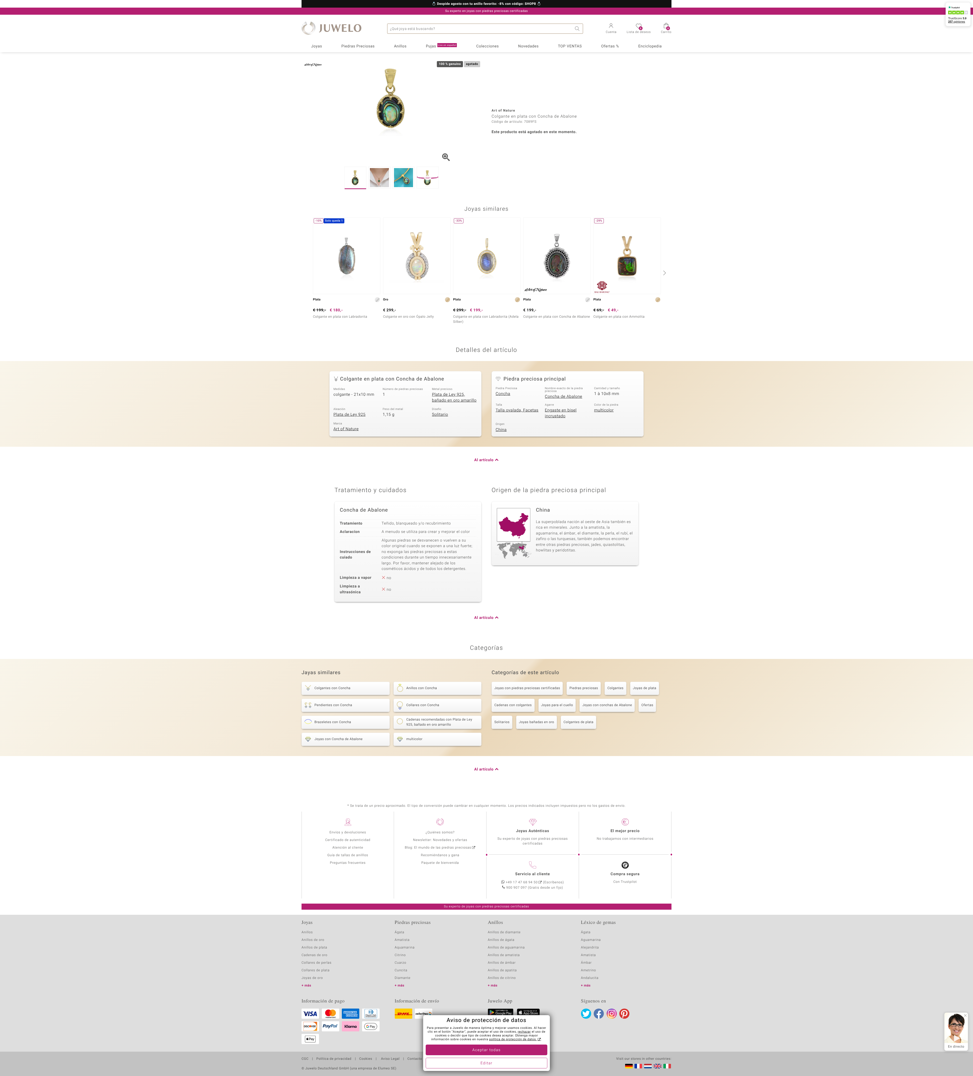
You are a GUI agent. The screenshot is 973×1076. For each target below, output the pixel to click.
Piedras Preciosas (358, 46)
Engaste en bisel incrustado (560, 413)
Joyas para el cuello (557, 705)
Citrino (400, 955)
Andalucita (590, 978)
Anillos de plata (314, 947)
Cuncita (401, 970)
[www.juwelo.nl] (648, 1066)
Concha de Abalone (563, 396)
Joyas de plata (644, 688)
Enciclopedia (650, 46)
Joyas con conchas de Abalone (607, 705)
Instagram (612, 1014)
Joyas (316, 46)
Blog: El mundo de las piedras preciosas (438, 847)
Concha (503, 394)
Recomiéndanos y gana (440, 855)
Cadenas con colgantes (513, 705)
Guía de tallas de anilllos (347, 855)
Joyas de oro (312, 978)
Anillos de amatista (504, 955)
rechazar (524, 1032)
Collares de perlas (316, 962)
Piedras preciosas (583, 688)
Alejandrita (590, 947)
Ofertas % (610, 46)
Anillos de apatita (502, 970)
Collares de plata (316, 970)
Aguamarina (591, 940)
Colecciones (487, 46)
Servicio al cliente (532, 874)
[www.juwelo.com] (657, 1066)
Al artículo (484, 460)
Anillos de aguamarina (506, 947)
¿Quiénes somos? (440, 832)
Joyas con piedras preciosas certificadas (527, 688)
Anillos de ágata (501, 940)
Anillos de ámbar (502, 962)
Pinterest (624, 1014)
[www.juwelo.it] (667, 1066)
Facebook (599, 1014)
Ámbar (586, 962)
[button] (611, 29)
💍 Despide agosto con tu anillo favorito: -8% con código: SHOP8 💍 (486, 4)
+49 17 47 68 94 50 (522, 882)
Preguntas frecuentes (348, 862)
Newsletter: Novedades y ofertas (440, 840)
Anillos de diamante (504, 932)
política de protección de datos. (513, 1039)
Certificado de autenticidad (347, 840)
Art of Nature (346, 429)
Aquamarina (405, 947)
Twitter (586, 1014)
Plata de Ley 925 (349, 414)
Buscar (578, 28)
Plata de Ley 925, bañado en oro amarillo (454, 397)
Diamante (402, 978)
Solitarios (502, 722)
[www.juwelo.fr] (638, 1066)
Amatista (402, 940)
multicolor (604, 410)
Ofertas (647, 705)
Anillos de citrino (502, 978)
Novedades (528, 46)
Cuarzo (400, 962)
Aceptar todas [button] (486, 1050)
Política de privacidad (333, 1059)
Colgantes (615, 688)
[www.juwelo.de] (629, 1066)
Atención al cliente (347, 847)
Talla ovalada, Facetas (517, 410)
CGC (305, 1059)
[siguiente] (663, 272)
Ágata (399, 932)
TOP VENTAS (570, 46)
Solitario (440, 414)
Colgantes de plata (578, 722)
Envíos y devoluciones (347, 832)
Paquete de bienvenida (440, 862)
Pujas (441, 46)
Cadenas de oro (314, 955)
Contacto (414, 1059)
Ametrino (588, 970)
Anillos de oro (313, 940)
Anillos (400, 46)
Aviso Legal (390, 1059)
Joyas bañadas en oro (536, 722)
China (501, 430)
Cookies (365, 1059)
